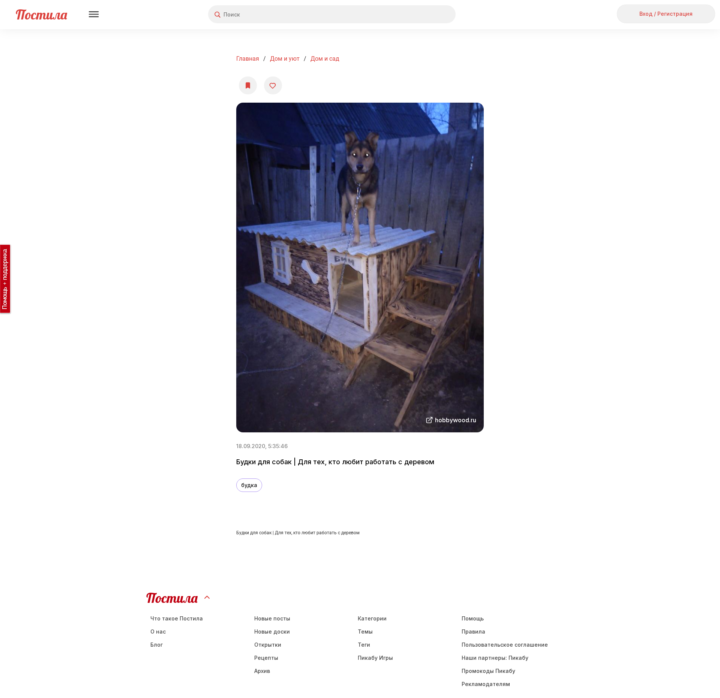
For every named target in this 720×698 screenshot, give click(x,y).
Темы (365, 631)
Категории (372, 618)
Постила (41, 14)
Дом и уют (285, 58)
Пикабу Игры (375, 658)
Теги (364, 644)
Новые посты (272, 618)
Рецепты (266, 658)
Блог (156, 644)
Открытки (267, 644)
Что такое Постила (176, 618)
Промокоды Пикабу (488, 671)
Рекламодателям (486, 684)
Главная (247, 58)
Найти (421, 14)
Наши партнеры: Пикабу (495, 658)
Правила (473, 631)
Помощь (473, 618)
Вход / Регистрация (666, 13)
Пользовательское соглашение (505, 644)
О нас (158, 631)
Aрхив (262, 671)
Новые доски (272, 631)
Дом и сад (324, 58)
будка (249, 485)
